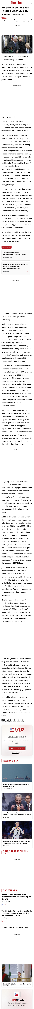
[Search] (30, 3)
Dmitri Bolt (6, 817)
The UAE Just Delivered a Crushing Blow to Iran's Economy (17, 985)
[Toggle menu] (3, 3)
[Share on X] (3, 720)
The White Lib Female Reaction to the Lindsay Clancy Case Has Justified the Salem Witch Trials (17, 913)
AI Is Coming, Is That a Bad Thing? (15, 927)
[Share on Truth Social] (7, 720)
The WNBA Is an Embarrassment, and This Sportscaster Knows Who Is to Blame (16, 842)
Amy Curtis (6, 846)
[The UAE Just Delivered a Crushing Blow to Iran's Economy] (17, 973)
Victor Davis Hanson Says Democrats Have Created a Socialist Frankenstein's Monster (17, 814)
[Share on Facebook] (10, 720)
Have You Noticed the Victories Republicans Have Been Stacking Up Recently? (16, 896)
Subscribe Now (17, 752)
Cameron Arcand (7, 788)
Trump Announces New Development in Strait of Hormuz (16, 785)
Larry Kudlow (6, 14)
